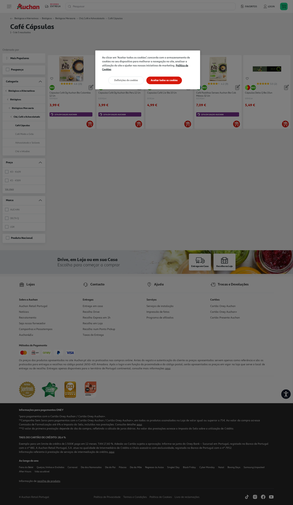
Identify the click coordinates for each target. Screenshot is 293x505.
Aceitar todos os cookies (164, 80)
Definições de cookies (126, 80)
